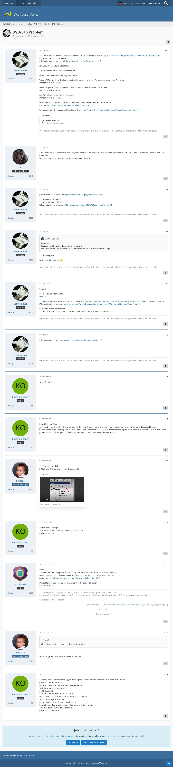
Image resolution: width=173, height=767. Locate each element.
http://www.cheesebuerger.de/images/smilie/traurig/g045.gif (66, 105)
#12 (166, 632)
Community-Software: (86, 763)
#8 (166, 419)
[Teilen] (168, 42)
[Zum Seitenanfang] (169, 763)
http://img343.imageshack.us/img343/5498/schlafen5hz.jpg (82, 205)
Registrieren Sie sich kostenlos (90, 736)
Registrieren (154, 3)
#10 (166, 522)
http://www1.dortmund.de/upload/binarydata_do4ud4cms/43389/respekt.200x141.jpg (94, 304)
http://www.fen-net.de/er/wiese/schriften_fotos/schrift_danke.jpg (109, 301)
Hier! (41, 296)
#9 (166, 460)
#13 (166, 674)
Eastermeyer (21, 36)
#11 (166, 564)
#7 (166, 377)
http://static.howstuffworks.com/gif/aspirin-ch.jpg (77, 61)
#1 (166, 50)
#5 (166, 283)
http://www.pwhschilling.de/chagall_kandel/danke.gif (79, 194)
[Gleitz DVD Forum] (86, 14)
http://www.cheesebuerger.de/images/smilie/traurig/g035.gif (130, 55)
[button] (125, 3)
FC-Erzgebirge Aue (47, 599)
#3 (166, 189)
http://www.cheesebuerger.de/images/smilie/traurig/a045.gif (110, 110)
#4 (166, 231)
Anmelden (140, 3)
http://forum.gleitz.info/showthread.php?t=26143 (76, 578)
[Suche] (166, 3)
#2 (166, 147)
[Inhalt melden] (165, 136)
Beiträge (11, 79)
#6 (166, 335)
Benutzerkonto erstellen (93, 742)
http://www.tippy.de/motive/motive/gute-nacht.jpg (78, 340)
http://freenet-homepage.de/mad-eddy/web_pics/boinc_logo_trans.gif (134, 604)
